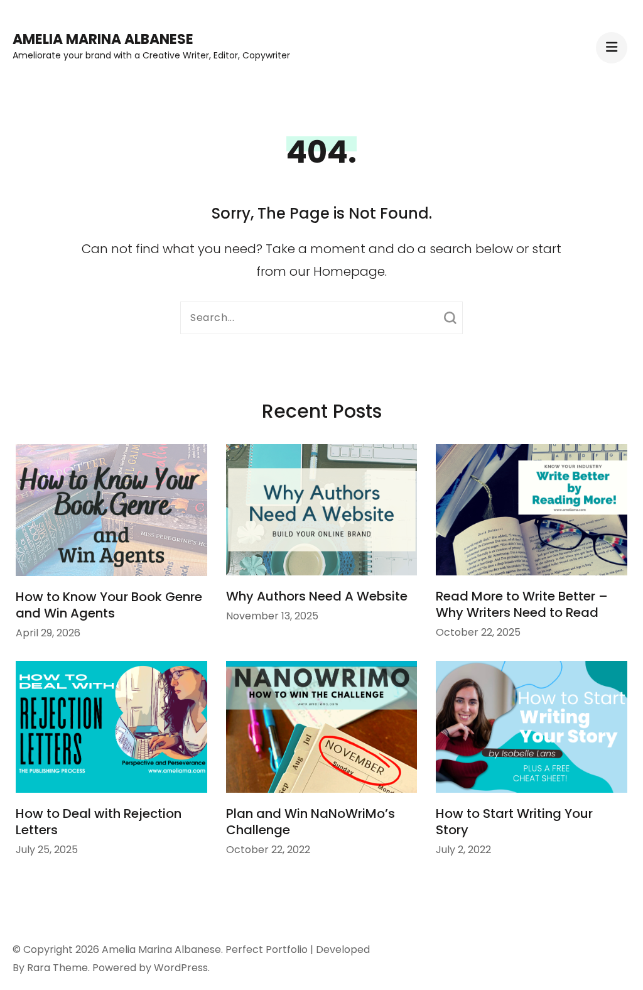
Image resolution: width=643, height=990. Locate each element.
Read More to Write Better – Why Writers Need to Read (522, 604)
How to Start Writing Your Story (514, 822)
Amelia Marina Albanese (103, 39)
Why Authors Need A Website (317, 596)
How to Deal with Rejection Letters (98, 822)
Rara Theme (57, 967)
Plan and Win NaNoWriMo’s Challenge (310, 822)
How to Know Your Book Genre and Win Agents (109, 605)
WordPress (181, 967)
